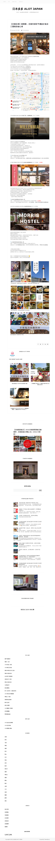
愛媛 (6, 795)
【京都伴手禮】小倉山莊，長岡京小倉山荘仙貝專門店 (30, 528)
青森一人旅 (7, 661)
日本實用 (7, 818)
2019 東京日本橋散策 (9, 693)
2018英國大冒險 (8, 728)
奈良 (6, 763)
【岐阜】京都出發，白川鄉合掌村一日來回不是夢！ (29, 550)
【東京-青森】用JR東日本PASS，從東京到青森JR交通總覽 (29, 543)
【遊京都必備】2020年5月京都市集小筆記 (19, 383)
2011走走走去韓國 (9, 722)
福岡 (6, 771)
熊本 (6, 783)
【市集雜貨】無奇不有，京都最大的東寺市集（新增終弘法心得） (40, 384)
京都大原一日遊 (8, 679)
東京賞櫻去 (7, 687)
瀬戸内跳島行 (7, 658)
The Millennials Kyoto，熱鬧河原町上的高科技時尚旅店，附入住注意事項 (32, 158)
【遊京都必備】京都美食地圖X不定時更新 (20, 310)
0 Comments (25, 30)
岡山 (6, 754)
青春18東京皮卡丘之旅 (9, 670)
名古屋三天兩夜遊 (8, 676)
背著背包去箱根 (8, 699)
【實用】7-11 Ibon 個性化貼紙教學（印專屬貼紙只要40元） (30, 509)
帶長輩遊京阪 (7, 714)
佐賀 (6, 792)
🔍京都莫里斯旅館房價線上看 (17, 242)
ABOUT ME (14, 1)
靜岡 (6, 797)
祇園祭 (6, 826)
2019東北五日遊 (8, 667)
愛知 (6, 780)
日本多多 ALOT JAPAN (27, 8)
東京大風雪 (7, 705)
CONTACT (21, 1)
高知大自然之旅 (8, 682)
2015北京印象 (8, 725)
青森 (6, 745)
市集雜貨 (7, 815)
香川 (6, 751)
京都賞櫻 (7, 823)
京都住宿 (7, 820)
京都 (6, 736)
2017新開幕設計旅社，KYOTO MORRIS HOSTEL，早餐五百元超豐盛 (31, 244)
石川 (6, 757)
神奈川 (6, 768)
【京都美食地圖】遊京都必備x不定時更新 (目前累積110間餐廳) (30, 522)
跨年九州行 (7, 702)
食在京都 (7, 809)
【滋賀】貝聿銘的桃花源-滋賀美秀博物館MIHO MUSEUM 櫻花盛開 (29, 536)
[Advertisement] (27, 634)
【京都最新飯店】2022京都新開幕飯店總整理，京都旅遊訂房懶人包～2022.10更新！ (27, 432)
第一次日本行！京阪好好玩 (10, 690)
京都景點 (7, 812)
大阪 (6, 742)
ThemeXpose (47, 839)
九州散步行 (7, 685)
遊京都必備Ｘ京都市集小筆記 (17, 334)
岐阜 (6, 765)
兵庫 (6, 786)
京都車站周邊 (36, 56)
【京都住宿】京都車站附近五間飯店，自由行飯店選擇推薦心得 (24, 283)
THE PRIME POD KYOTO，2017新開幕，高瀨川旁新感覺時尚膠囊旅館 (31, 202)
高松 (6, 800)
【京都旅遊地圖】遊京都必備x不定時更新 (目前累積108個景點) (30, 564)
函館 (6, 777)
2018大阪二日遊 (8, 664)
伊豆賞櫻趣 (7, 711)
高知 (6, 760)
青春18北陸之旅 (8, 673)
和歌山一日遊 (7, 696)
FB (8, 1)
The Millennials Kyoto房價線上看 (19, 155)
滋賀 (6, 748)
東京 (6, 739)
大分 (6, 789)
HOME (4, 1)
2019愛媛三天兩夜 (9, 708)
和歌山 (6, 774)
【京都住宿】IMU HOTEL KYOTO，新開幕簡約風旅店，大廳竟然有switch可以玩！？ (19, 409)
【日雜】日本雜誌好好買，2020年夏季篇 (28, 515)
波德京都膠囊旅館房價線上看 (18, 199)
